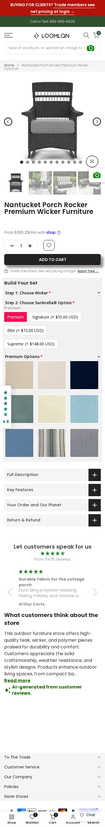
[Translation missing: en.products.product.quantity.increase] (32, 245)
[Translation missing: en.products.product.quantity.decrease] (10, 245)
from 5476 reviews (52, 559)
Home (9, 65)
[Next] (97, 122)
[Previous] (8, 122)
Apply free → (88, 271)
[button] (11, 592)
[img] (52, 553)
